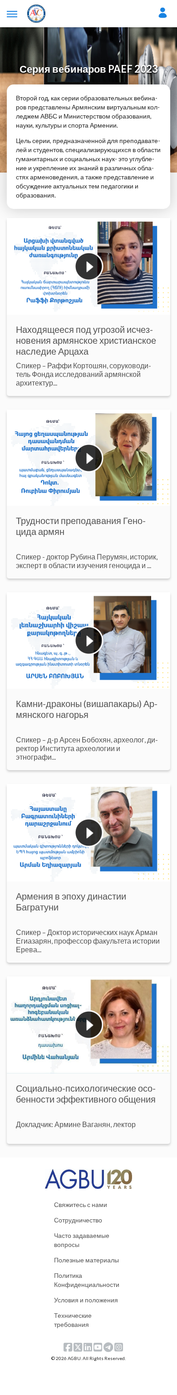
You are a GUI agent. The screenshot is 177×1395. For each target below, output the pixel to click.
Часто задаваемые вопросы (81, 1240)
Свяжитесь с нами (80, 1204)
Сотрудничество (78, 1220)
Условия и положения (86, 1300)
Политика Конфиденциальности (86, 1279)
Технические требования (73, 1319)
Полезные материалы (86, 1260)
